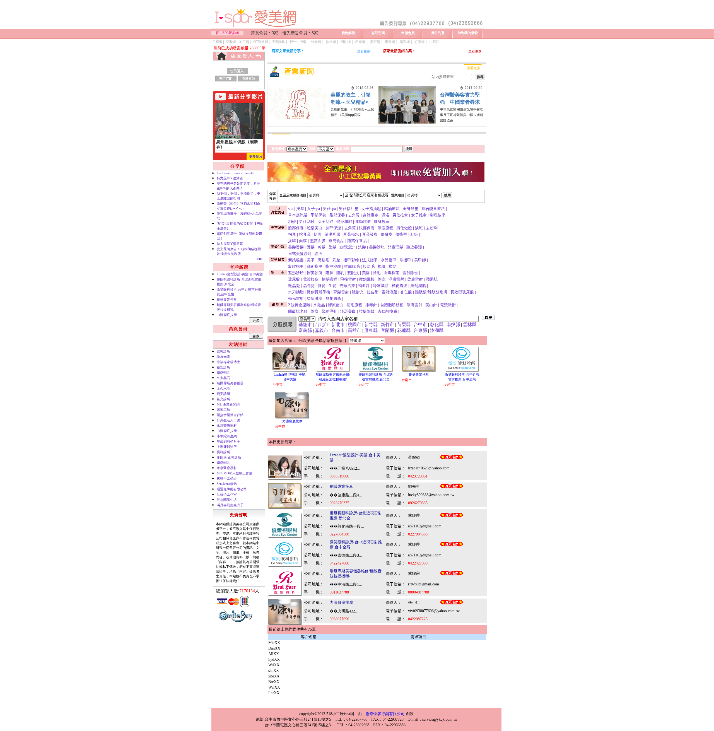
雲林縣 (469, 324)
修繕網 (331, 42)
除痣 (381, 279)
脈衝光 (358, 292)
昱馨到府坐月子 (228, 441)
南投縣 (453, 324)
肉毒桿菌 (391, 273)
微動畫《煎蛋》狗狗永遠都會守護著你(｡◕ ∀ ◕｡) (238, 206)
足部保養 (337, 215)
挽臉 (381, 266)
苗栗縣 (404, 324)
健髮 (321, 286)
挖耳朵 (305, 234)
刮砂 (292, 221)
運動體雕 (363, 221)
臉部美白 (314, 228)
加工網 (244, 42)
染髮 (332, 247)
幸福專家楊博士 (228, 362)
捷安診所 (223, 394)
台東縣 (420, 330)
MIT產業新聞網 (228, 404)
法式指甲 (370, 260)
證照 (318, 254)
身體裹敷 (370, 215)
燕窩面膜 (317, 241)
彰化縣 (436, 324)
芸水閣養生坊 (227, 500)
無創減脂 (418, 286)
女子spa (313, 209)
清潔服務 (278, 42)
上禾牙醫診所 (227, 447)
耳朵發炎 (370, 234)
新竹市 (387, 324)
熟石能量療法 (433, 209)
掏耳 (292, 234)
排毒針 (371, 305)
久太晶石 (223, 378)
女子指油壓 (371, 209)
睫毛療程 (354, 305)
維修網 (316, 42)
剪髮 (321, 247)
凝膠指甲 (296, 266)
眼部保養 (367, 228)
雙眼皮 (353, 273)
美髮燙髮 (296, 247)
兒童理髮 (395, 247)
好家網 (419, 42)
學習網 (390, 42)
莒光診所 (223, 399)
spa (290, 209)
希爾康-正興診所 (229, 457)
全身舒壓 (410, 209)
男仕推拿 (400, 215)
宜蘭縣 (387, 330)
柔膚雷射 (415, 279)
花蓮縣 (404, 330)
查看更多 (363, 51)
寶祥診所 (223, 452)
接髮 (392, 266)
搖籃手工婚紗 (227, 479)
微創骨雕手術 (318, 292)
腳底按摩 (437, 215)
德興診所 (223, 351)
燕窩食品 (336, 241)
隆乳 (340, 273)
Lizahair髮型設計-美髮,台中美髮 (240, 274)
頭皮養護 (414, 247)
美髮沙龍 (377, 247)
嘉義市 (321, 330)
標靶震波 (399, 286)
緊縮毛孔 (329, 311)
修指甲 (401, 234)
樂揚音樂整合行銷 (230, 415)
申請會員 (408, 33)
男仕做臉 (404, 228)
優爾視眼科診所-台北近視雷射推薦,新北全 (239, 282)
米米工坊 (223, 410)
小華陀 (434, 42)
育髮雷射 (341, 292)
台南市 (338, 330)
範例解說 (348, 33)
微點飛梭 (367, 279)
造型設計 (347, 247)
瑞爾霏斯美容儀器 (230, 383)
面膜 (303, 241)
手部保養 (318, 215)
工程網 (217, 42)
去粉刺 (432, 228)
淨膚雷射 (396, 279)
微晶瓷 (294, 286)
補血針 (364, 286)
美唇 (366, 273)
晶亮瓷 (309, 286)
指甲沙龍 (333, 266)
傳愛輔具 (223, 373)
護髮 (311, 247)
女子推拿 (419, 215)
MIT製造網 (260, 42)
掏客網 (405, 42)
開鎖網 (346, 42)
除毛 (377, 273)
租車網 (360, 42)
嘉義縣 (305, 330)
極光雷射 (296, 298)
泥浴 (385, 215)
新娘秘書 (296, 260)
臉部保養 (296, 228)
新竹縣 (371, 324)
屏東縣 (371, 330)
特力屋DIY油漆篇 (230, 178)
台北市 (321, 324)
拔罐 (292, 241)
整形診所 (296, 273)
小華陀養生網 (227, 436)
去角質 (354, 215)
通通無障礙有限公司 (232, 489)
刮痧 (414, 234)
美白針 (431, 305)
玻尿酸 (294, 279)
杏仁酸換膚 (387, 311)
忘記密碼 (378, 33)
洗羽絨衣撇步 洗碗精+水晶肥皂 (239, 216)
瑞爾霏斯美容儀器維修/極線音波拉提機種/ (239, 307)
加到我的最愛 (468, 33)
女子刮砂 (325, 221)
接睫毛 (369, 266)
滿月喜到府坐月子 (230, 505)
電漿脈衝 (448, 305)
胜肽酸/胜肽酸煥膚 (431, 292)
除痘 (315, 311)
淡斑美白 (348, 311)
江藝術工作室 (227, 494)
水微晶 (319, 305)
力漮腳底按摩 (227, 315)
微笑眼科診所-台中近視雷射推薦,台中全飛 (239, 292)
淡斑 (419, 228)
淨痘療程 (385, 228)
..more (257, 258)
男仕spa (329, 209)
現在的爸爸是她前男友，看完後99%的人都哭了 (238, 186)
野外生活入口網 (228, 420)
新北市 (338, 324)
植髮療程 (329, 279)
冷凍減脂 (381, 286)
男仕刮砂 (307, 221)
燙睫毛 (323, 260)
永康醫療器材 (227, 426)
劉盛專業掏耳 (227, 299)
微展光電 (223, 357)
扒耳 (318, 234)
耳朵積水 (351, 234)
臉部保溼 (333, 228)
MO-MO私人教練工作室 (234, 473)
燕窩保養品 (357, 241)
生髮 (332, 286)
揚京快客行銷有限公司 (385, 714)
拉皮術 (372, 292)
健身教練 (381, 221)
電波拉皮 (311, 279)
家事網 (231, 42)
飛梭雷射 (348, 279)
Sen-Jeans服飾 (227, 484)
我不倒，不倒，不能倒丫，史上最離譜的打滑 (238, 196)
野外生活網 (298, 42)
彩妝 (336, 260)
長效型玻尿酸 (462, 292)
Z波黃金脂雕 (299, 305)
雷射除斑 (410, 273)
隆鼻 (329, 273)
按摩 (300, 209)
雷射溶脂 (389, 292)
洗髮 (362, 247)
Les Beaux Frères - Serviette (235, 173)
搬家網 (375, 42)
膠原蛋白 (336, 305)
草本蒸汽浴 (298, 215)
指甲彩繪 (351, 260)
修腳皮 (386, 234)
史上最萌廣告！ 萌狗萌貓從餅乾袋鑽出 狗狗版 (239, 251)
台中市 (420, 324)
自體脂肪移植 (392, 305)
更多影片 (255, 156)
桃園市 (354, 324)
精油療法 (392, 209)
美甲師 (420, 260)
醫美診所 (314, 273)
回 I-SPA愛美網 (227, 33)
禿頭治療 (347, 286)
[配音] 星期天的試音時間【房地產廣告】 (240, 226)
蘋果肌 (432, 279)
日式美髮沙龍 (300, 254)
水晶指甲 (388, 260)
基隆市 (305, 324)
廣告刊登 (438, 33)
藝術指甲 (314, 266)
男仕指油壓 (348, 209)
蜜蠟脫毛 (352, 266)
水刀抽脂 (296, 292)
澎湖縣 (436, 330)
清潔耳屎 (332, 234)
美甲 (311, 260)
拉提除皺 (367, 311)
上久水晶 (223, 388)
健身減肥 (344, 221)
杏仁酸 (406, 292)
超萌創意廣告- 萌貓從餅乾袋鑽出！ (239, 236)
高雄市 (354, 330)
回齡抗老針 (298, 311)
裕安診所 (223, 367)
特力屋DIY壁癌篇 (230, 244)
